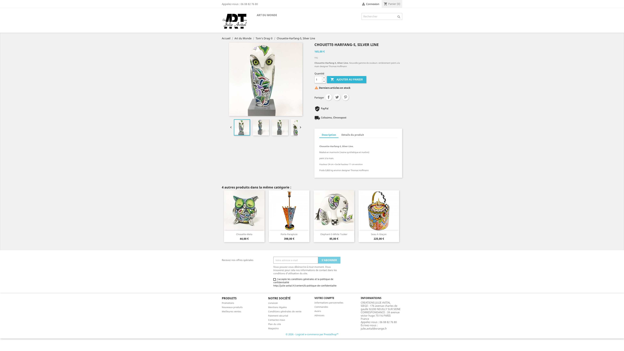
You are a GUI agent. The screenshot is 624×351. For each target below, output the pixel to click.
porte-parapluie (289, 234)
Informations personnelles (328, 302)
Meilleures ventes (231, 311)
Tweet (337, 97)
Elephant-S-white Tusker (333, 234)
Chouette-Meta (244, 234)
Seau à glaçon (379, 234)
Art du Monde (267, 15)
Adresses (319, 315)
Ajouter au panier (346, 79)
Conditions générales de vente (284, 311)
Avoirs (317, 311)
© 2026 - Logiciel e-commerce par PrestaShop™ (312, 334)
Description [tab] (329, 134)
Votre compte (324, 298)
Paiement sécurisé (278, 315)
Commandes (321, 306)
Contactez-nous (276, 319)
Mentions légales (277, 307)
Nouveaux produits (232, 307)
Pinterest (345, 97)
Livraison (273, 303)
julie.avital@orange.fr (374, 328)
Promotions (228, 303)
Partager (328, 97)
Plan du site (274, 324)
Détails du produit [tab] (352, 134)
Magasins (273, 328)
